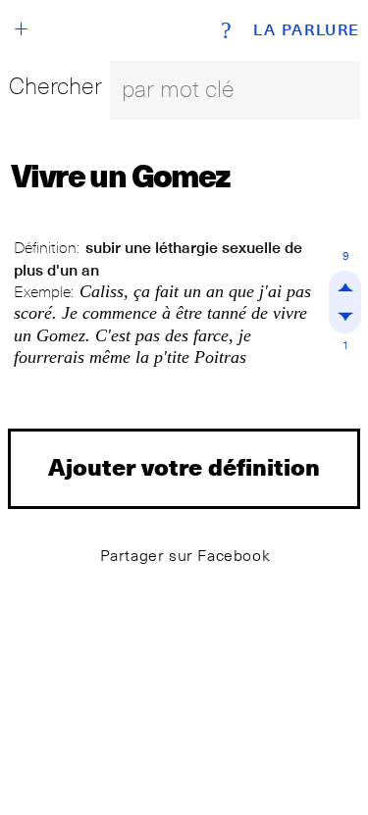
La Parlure (306, 30)
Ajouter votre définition (184, 466)
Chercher (55, 86)
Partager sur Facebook (185, 555)
